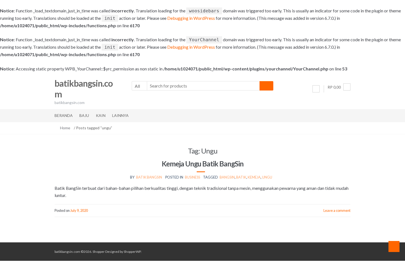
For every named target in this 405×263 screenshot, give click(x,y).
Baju (84, 115)
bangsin (227, 177)
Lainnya (120, 115)
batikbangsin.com (84, 88)
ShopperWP (132, 252)
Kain (101, 115)
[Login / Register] (316, 88)
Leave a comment (336, 210)
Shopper (99, 252)
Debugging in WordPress (191, 18)
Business (192, 177)
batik (241, 177)
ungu (267, 177)
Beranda (64, 115)
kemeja (254, 177)
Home (65, 127)
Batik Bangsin (149, 177)
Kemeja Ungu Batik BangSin (203, 163)
